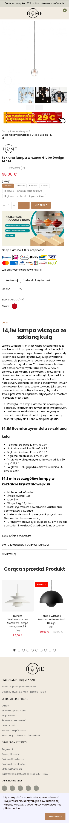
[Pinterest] (20, 788)
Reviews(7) (9, 554)
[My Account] (55, 13)
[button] (5, 54)
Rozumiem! (55, 816)
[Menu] (5, 13)
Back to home (60, 135)
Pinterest (14, 306)
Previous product (55, 135)
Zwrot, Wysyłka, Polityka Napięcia (25, 545)
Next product (64, 135)
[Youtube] (28, 788)
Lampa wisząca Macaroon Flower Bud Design (51, 619)
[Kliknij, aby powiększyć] (8, 80)
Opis (5, 322)
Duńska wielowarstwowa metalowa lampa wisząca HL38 (17, 621)
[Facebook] (4, 788)
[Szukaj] (14, 13)
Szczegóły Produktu (16, 535)
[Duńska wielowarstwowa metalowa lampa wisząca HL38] (18, 596)
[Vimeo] (36, 788)
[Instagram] (12, 788)
